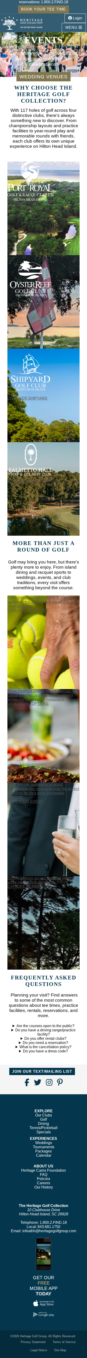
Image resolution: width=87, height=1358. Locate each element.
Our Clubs (43, 1115)
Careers (43, 1183)
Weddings (43, 1143)
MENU (72, 27)
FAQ (43, 1175)
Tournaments (43, 1147)
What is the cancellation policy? (45, 1047)
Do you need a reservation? (45, 1043)
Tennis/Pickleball (43, 1128)
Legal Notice (38, 1350)
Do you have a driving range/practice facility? (45, 1032)
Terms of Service (64, 1342)
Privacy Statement (33, 1342)
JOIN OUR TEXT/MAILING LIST (42, 1071)
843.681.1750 (49, 1227)
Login (77, 18)
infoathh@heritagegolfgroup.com (49, 1231)
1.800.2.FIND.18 (54, 2)
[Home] (22, 23)
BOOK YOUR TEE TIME (43, 9)
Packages (43, 1151)
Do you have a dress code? (45, 1051)
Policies (43, 1179)
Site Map (60, 1350)
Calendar (43, 1155)
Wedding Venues (43, 76)
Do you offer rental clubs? (45, 1038)
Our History (43, 1187)
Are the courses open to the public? (45, 1026)
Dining (43, 1124)
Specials (43, 1132)
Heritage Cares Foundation (43, 1170)
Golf (43, 1119)
